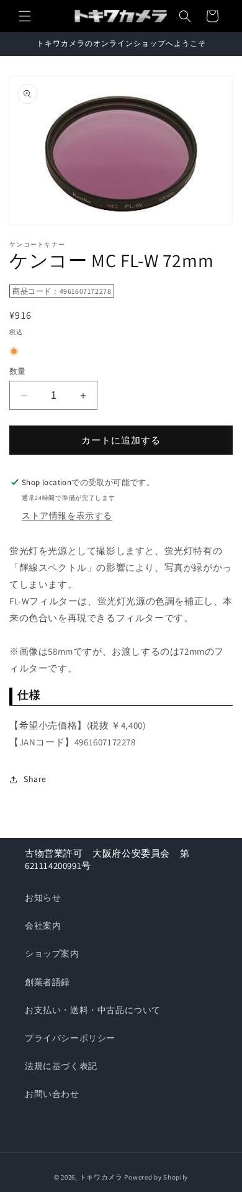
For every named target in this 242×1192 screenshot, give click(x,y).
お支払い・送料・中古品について (93, 1010)
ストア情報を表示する (67, 515)
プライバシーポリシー (70, 1038)
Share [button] (35, 779)
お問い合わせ (52, 1093)
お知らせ (43, 897)
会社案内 (43, 925)
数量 (17, 371)
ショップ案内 (52, 953)
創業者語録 (47, 982)
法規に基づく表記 (61, 1065)
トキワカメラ (101, 1177)
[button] (24, 16)
